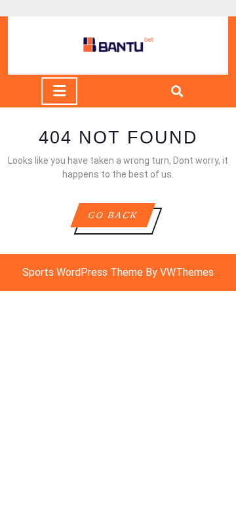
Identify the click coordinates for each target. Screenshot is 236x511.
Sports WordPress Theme (82, 272)
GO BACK (121, 218)
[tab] (59, 91)
